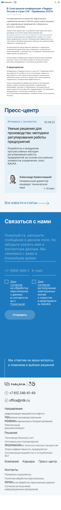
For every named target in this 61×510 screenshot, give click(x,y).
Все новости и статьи (21, 203)
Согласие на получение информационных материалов (21, 488)
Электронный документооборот (14, 427)
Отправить (20, 314)
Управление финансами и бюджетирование (28, 421)
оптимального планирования (39, 35)
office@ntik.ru (19, 400)
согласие (16, 284)
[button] (55, 2)
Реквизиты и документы (18, 474)
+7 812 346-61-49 (22, 393)
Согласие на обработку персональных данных (30, 482)
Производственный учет (19, 437)
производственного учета (16, 35)
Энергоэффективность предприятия (26, 449)
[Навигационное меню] (59, 2)
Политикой (17, 304)
